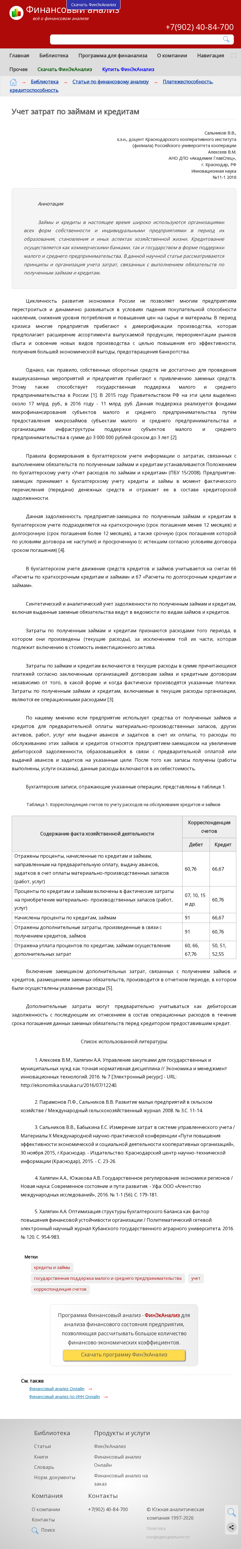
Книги (41, 1457)
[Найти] (226, 39)
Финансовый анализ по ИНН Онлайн (64, 1396)
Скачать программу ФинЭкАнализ (124, 1354)
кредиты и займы (52, 1267)
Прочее (18, 69)
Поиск (48, 1530)
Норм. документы (54, 1477)
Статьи (42, 1446)
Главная (19, 55)
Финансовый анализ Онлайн (56, 1388)
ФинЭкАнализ (110, 1446)
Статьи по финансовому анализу (111, 81)
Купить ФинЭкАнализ (128, 69)
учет (195, 1278)
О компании (172, 55)
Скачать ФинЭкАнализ (65, 69)
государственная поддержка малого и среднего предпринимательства (108, 1278)
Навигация (210, 55)
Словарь (44, 1467)
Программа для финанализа (112, 55)
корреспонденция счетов (60, 1289)
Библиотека (53, 55)
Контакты (43, 1519)
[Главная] (13, 82)
